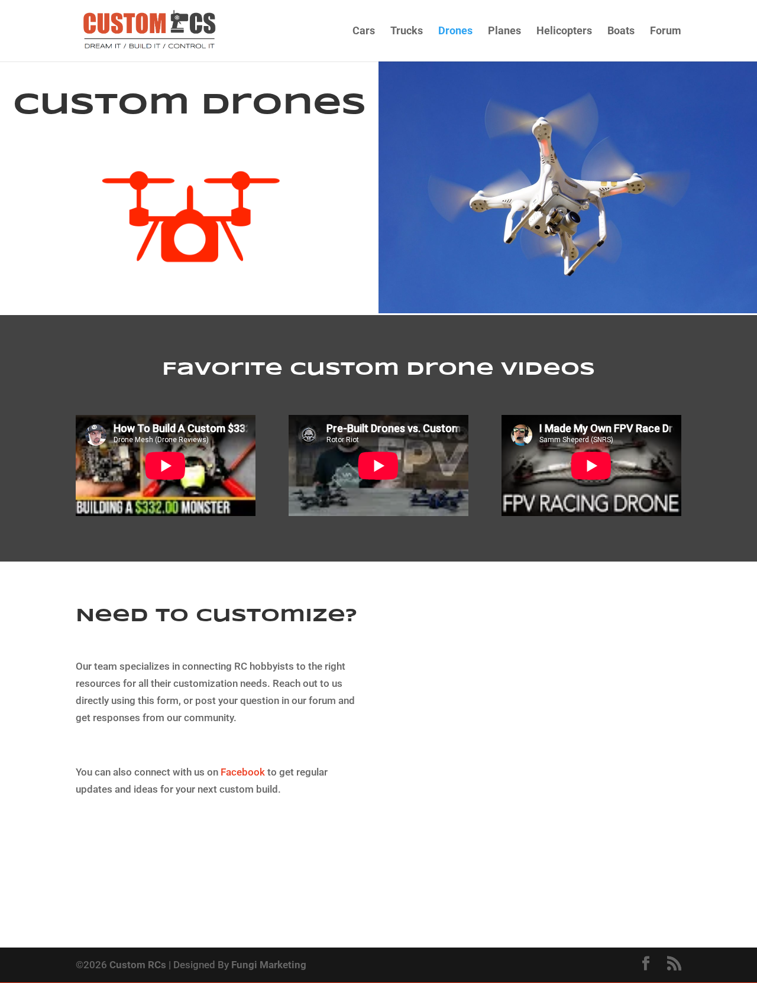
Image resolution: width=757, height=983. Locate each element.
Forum (665, 32)
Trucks (406, 32)
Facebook (243, 772)
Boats (621, 32)
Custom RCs (137, 965)
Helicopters (564, 32)
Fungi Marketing (268, 965)
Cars (363, 32)
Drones (455, 32)
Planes (504, 32)
